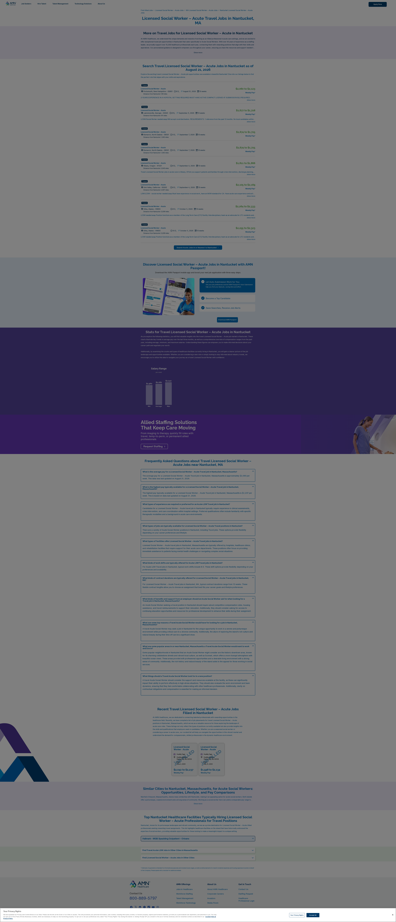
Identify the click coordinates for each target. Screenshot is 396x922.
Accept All (312, 915)
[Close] (392, 915)
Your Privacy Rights (296, 915)
